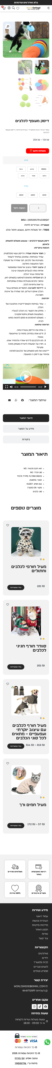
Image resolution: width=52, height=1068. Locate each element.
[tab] (26, 418)
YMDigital (20, 1063)
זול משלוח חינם (33, 230)
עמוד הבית (45, 130)
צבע (26, 160)
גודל (26, 186)
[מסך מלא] (6, 386)
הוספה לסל (19, 208)
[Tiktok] (39, 1006)
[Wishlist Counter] (17, 8)
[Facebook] (45, 1006)
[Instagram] (34, 1006)
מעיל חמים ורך (32, 805)
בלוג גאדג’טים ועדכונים (26, 2)
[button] (48, 8)
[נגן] (45, 386)
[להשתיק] (11, 386)
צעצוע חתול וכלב (15, 230)
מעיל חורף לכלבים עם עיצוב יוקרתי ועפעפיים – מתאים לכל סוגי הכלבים (29, 732)
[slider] (28, 387)
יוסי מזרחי (20, 1058)
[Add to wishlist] (44, 26)
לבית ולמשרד (34, 130)
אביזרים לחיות (21, 130)
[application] (26, 377)
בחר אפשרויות (15, 587)
